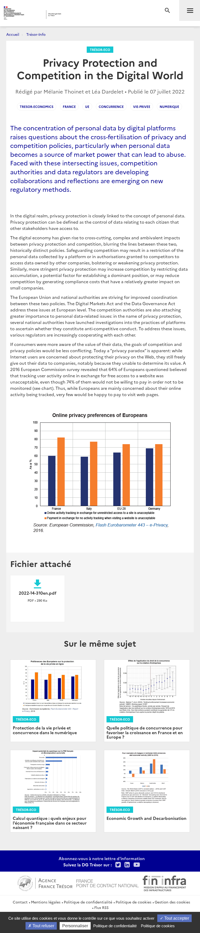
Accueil (12, 34)
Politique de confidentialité (88, 902)
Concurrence (111, 106)
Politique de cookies (133, 902)
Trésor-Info (36, 34)
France (69, 106)
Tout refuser (43, 926)
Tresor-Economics (36, 106)
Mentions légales (45, 902)
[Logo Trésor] (79, 14)
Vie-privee (141, 106)
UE (87, 106)
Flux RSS (101, 907)
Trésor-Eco (100, 49)
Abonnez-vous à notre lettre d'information (102, 858)
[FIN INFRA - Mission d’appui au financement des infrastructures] (164, 882)
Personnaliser (75, 926)
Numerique (169, 106)
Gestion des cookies (172, 902)
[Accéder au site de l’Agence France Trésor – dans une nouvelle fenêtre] (44, 882)
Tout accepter (176, 918)
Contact (20, 902)
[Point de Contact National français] (107, 882)
